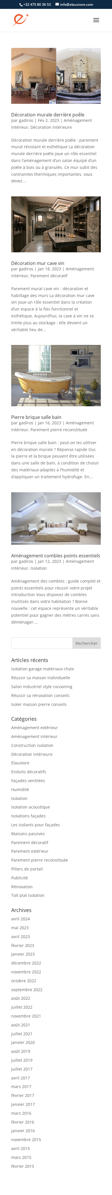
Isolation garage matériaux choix (42, 668)
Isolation (38, 568)
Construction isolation (32, 745)
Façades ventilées (28, 780)
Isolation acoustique (30, 807)
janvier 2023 (23, 954)
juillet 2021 (21, 1033)
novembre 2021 (26, 1016)
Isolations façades (28, 816)
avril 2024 (20, 918)
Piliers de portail (27, 869)
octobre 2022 (23, 980)
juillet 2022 (21, 1007)
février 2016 (22, 1122)
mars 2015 (21, 1157)
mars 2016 (21, 1113)
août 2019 (20, 1051)
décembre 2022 (26, 963)
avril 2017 (20, 1078)
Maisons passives (28, 833)
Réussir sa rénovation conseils (40, 695)
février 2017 (22, 1095)
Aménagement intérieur (34, 736)
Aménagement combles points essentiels (55, 555)
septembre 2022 (27, 989)
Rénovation (22, 886)
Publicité (19, 877)
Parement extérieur (30, 851)
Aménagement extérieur (34, 727)
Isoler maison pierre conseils (39, 704)
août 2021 (20, 1025)
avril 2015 (20, 1148)
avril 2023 (20, 936)
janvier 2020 (23, 1042)
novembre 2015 (26, 1139)
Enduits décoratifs (28, 771)
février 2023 (22, 945)
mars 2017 (21, 1086)
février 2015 (22, 1166)
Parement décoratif (48, 275)
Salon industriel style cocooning (41, 686)
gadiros (26, 120)
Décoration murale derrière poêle (47, 115)
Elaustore (20, 763)
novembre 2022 (26, 972)
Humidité (20, 789)
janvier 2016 (23, 1130)
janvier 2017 (23, 1104)
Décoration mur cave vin (37, 263)
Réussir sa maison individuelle (40, 677)
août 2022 (20, 998)
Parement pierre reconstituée (58, 429)
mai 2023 (20, 927)
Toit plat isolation (28, 895)
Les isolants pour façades (35, 824)
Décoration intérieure (51, 127)
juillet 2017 (21, 1069)
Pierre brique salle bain (36, 417)
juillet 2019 (21, 1060)
